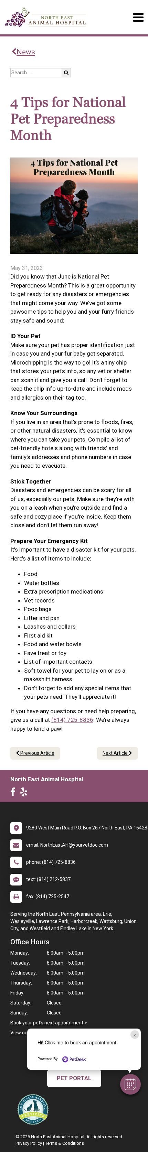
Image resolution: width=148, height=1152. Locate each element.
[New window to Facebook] (14, 793)
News (26, 52)
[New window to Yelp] (25, 793)
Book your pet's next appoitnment (46, 1022)
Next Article (116, 753)
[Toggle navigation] (138, 17)
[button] (130, 1084)
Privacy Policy (28, 1143)
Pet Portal (74, 1078)
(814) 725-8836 (72, 719)
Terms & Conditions (64, 1143)
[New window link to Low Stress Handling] (34, 1109)
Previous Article (36, 753)
